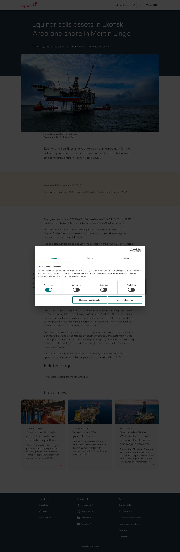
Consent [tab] (53, 259)
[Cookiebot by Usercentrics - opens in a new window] (131, 250)
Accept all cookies (125, 300)
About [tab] (126, 258)
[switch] (76, 290)
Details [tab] (90, 258)
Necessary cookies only (89, 300)
